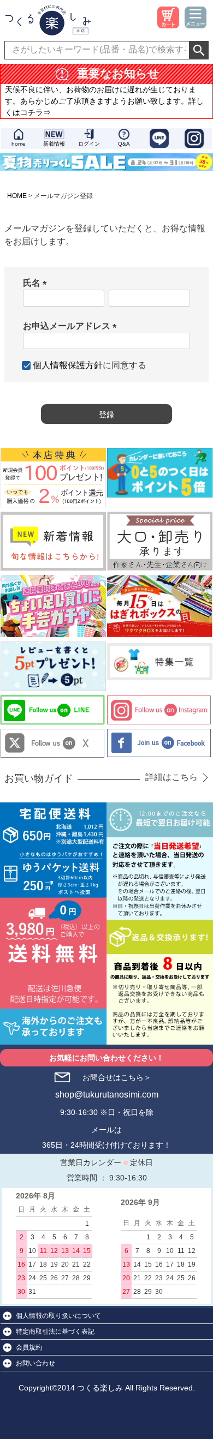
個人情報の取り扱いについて (58, 1316)
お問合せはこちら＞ (116, 1077)
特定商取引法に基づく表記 (55, 1331)
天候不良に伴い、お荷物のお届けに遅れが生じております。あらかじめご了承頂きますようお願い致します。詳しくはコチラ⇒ (104, 101)
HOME (17, 196)
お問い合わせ (35, 1363)
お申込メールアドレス (72, 326)
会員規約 (29, 1347)
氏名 (37, 282)
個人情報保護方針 (68, 365)
